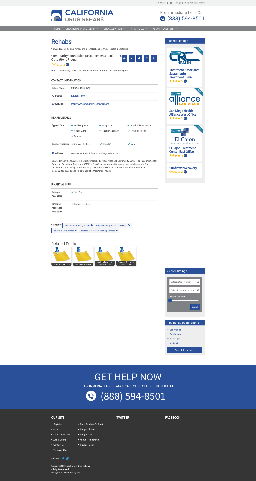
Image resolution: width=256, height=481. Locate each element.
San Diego (175, 338)
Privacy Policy (87, 444)
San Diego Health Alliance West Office (182, 113)
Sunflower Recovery (183, 168)
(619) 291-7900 (78, 95)
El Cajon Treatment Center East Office (182, 150)
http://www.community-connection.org (90, 103)
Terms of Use (60, 450)
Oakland (174, 342)
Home (57, 28)
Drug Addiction (113, 28)
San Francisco (176, 334)
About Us (58, 429)
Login (178, 2)
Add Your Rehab (197, 2)
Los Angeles (175, 329)
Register (57, 424)
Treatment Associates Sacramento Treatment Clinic (184, 73)
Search (195, 306)
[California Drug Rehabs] (82, 20)
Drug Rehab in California (80, 28)
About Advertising (62, 434)
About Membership (164, 28)
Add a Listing (59, 439)
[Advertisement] (185, 226)
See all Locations (184, 350)
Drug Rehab (137, 28)
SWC (79, 472)
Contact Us (59, 444)
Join (185, 2)
